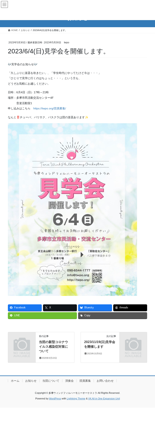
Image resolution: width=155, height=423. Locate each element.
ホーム (15, 380)
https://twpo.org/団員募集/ (49, 108)
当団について (50, 380)
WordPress (55, 398)
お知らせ (31, 380)
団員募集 (85, 380)
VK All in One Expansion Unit (104, 398)
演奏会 (69, 380)
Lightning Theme (76, 398)
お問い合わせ (105, 380)
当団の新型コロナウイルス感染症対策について (53, 346)
